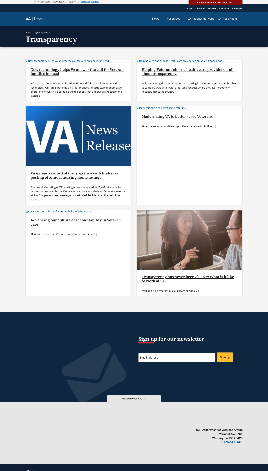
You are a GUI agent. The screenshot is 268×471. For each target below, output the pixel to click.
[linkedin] (235, 423)
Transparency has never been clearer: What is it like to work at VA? (188, 278)
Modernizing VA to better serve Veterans (177, 116)
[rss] (216, 423)
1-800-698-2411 (232, 442)
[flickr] (241, 423)
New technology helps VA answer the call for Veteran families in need (77, 71)
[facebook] (222, 423)
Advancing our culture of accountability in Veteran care (76, 222)
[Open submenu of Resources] (182, 19)
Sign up (225, 357)
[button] (242, 19)
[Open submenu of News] (161, 19)
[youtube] (204, 423)
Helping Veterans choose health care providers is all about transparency (188, 71)
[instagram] (229, 423)
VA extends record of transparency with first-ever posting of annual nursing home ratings (74, 175)
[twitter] (210, 423)
